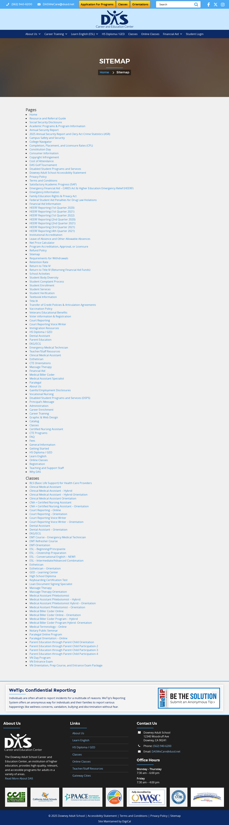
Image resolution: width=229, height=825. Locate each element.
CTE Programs (38, 433)
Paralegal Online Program (46, 634)
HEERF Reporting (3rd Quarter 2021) (52, 227)
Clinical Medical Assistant (45, 355)
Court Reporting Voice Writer (48, 324)
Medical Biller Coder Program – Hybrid (54, 619)
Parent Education (40, 339)
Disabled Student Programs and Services (55, 169)
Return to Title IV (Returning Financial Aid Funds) (60, 270)
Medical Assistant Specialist (47, 378)
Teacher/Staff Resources (45, 351)
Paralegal (35, 382)
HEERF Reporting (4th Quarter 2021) (52, 231)
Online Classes (150, 34)
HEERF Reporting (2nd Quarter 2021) (52, 223)
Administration (39, 406)
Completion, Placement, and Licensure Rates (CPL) (61, 145)
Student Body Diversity (44, 277)
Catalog (34, 421)
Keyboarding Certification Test (49, 580)
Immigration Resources (44, 328)
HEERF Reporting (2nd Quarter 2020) (52, 219)
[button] (19, 4)
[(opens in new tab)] (16, 797)
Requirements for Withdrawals (49, 258)
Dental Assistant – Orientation (48, 529)
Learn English (38, 456)
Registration (37, 464)
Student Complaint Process (47, 281)
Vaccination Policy (41, 309)
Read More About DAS (19, 778)
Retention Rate (39, 262)
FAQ (32, 437)
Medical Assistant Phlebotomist (49, 595)
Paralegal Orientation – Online (48, 638)
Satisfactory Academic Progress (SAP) (53, 184)
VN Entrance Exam (41, 661)
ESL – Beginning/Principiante (47, 549)
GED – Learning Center (44, 572)
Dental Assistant (40, 336)
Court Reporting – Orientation (48, 514)
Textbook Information (43, 297)
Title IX (34, 301)
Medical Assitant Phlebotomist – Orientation (57, 607)
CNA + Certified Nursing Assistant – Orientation (59, 506)
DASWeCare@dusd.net (166, 751)
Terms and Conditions (43, 180)
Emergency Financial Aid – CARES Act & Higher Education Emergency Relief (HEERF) (81, 188)
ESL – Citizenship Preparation (48, 553)
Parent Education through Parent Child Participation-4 (64, 654)
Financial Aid (171, 34)
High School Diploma (43, 576)
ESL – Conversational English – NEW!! (52, 557)
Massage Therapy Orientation (48, 592)
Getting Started (39, 448)
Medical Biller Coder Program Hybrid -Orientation (61, 623)
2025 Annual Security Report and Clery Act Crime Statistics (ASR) (70, 134)
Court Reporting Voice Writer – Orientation (56, 522)
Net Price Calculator (42, 243)
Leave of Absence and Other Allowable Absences (60, 239)
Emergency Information (44, 192)
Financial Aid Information (45, 204)
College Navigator (41, 142)
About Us (31, 34)
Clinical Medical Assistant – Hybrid (51, 491)
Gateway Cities (81, 775)
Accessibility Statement (102, 815)
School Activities (40, 274)
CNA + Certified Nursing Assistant (50, 502)
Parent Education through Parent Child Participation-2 (64, 646)
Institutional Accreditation (46, 235)
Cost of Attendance (42, 161)
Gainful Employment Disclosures (50, 390)
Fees (32, 440)
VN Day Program (40, 658)
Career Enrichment (41, 409)
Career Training (54, 34)
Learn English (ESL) (83, 34)
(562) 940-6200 (162, 746)
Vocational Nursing (42, 394)
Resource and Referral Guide (48, 118)
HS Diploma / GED (113, 34)
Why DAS (35, 472)
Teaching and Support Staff (47, 468)
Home (104, 72)
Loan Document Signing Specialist (51, 584)
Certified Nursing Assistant (46, 429)
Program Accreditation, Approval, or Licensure (59, 246)
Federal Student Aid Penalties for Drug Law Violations (63, 200)
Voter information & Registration (50, 316)
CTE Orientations (40, 363)
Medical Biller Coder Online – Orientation (55, 615)
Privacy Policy (38, 177)
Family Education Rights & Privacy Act (53, 196)
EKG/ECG (35, 344)
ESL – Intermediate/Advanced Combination (56, 560)
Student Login (195, 34)
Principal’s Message (42, 402)
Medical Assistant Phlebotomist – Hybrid (55, 599)
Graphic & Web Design (44, 417)
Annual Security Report (44, 130)
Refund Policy (38, 250)
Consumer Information (44, 153)
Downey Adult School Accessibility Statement (58, 173)
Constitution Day (40, 149)
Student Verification (42, 293)
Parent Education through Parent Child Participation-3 (64, 650)
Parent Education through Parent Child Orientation (62, 642)
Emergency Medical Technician (49, 347)
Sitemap (35, 254)
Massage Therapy (41, 367)
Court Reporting (40, 320)
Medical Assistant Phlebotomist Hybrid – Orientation (63, 603)
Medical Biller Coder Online (47, 611)
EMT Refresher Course (44, 541)
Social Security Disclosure (46, 122)
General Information (42, 444)
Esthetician (36, 359)
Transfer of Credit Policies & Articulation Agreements (63, 305)
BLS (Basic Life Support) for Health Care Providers (61, 483)
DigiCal (126, 821)
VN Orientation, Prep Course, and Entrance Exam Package (66, 665)
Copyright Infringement (44, 157)
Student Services (40, 289)
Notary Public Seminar (44, 630)
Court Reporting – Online (45, 510)
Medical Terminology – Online (48, 627)
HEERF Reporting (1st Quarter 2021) (52, 211)
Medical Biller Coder (42, 374)
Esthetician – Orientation (45, 568)
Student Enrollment (42, 285)
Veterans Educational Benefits (48, 312)
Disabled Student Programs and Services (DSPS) (60, 398)
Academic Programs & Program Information (57, 126)
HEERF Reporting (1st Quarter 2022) (52, 215)
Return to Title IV (40, 266)
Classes (133, 34)
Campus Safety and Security (47, 138)
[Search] (197, 4)
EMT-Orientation (40, 545)
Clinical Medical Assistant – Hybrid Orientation (59, 494)
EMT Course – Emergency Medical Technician (58, 537)
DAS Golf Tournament (43, 165)
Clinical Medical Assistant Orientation (53, 498)
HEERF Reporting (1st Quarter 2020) (52, 208)
